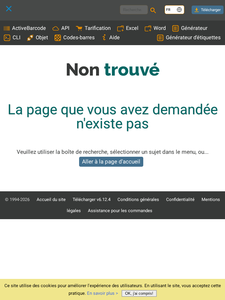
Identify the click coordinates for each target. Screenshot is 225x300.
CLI (17, 37)
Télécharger (211, 10)
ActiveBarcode (29, 28)
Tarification (98, 28)
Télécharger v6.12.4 (91, 199)
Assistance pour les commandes (120, 210)
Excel (132, 28)
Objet (42, 37)
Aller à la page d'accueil (111, 161)
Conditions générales (138, 199)
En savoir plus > (102, 293)
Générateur (194, 28)
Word (160, 28)
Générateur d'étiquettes (193, 37)
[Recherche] (154, 11)
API (65, 28)
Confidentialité (180, 199)
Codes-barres (79, 37)
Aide (114, 37)
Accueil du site (51, 199)
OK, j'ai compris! (139, 293)
